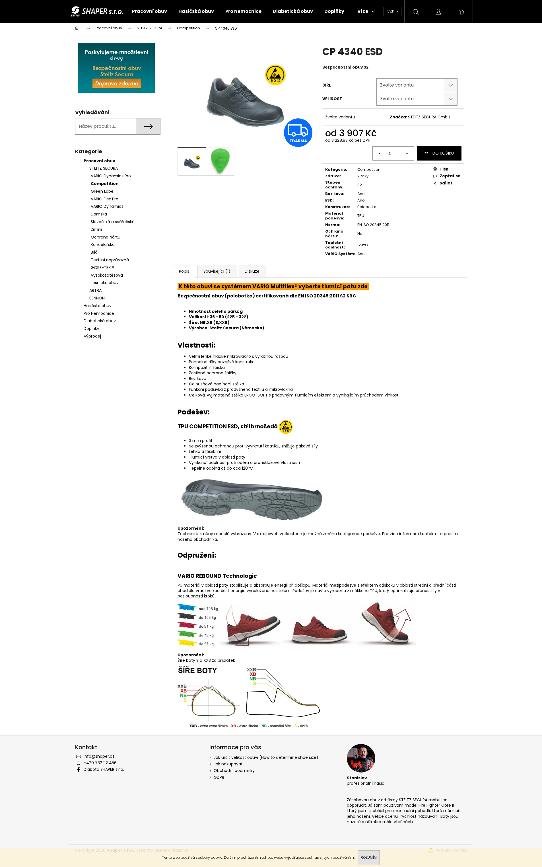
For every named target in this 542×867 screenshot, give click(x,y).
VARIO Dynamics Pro (111, 176)
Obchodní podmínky (234, 770)
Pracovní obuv (99, 161)
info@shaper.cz (99, 756)
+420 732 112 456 (100, 763)
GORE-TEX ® (102, 267)
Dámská (99, 214)
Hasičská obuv (98, 306)
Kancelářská (103, 244)
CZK (391, 11)
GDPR (219, 777)
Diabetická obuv (100, 321)
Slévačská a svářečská (113, 222)
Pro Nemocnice (99, 313)
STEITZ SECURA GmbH (429, 117)
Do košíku (443, 153)
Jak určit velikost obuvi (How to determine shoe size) (266, 757)
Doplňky (91, 328)
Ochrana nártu (105, 237)
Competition (105, 183)
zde (363, 286)
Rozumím (369, 857)
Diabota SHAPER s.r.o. (104, 769)
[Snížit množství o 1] (379, 153)
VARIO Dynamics (107, 206)
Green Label (102, 191)
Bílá (94, 252)
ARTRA (95, 290)
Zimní (96, 229)
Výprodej (92, 336)
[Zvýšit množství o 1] (407, 153)
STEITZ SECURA (103, 168)
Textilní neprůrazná (110, 260)
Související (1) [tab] (216, 271)
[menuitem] (149, 11)
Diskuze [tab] (252, 271)
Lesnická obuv (105, 282)
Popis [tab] (184, 271)
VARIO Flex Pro (104, 199)
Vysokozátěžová (107, 275)
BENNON (97, 298)
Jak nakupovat (228, 764)
